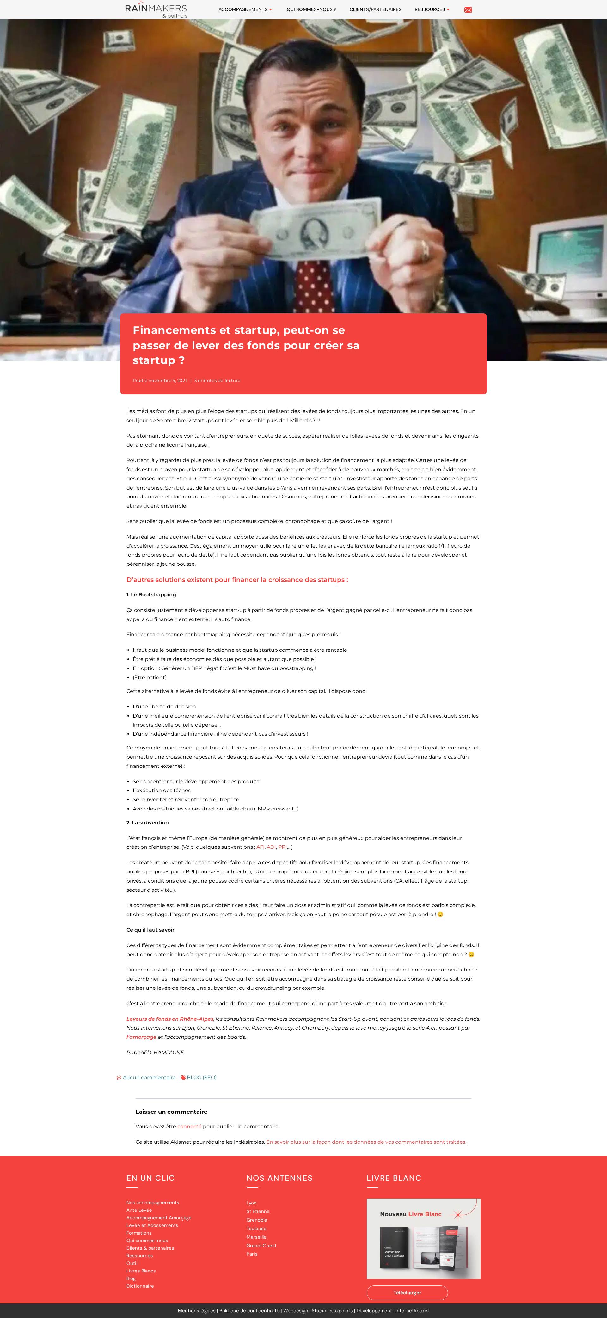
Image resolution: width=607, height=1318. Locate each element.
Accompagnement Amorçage (159, 1218)
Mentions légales (197, 1311)
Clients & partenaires (150, 1248)
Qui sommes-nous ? (311, 9)
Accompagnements (242, 9)
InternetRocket (412, 1311)
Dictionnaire (140, 1286)
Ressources (430, 9)
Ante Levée (139, 1210)
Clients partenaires (376, 9)
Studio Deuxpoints (332, 1311)
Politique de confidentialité (249, 1311)
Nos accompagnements (152, 1202)
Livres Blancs (141, 1271)
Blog (131, 1278)
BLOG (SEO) (202, 1078)
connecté (189, 1127)
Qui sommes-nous (147, 1240)
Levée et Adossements (152, 1225)
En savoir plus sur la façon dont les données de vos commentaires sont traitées (365, 1142)
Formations (139, 1233)
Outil (131, 1263)
